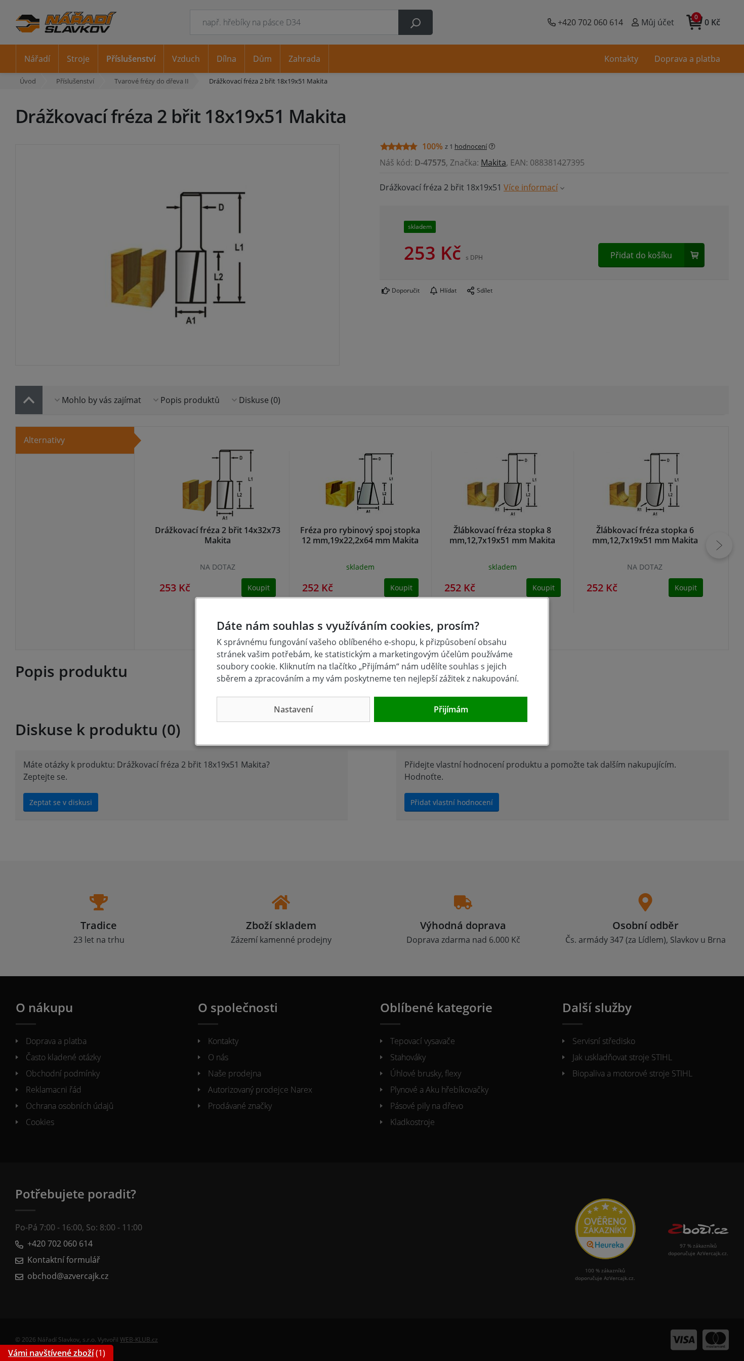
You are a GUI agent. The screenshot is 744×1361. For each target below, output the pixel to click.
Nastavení (293, 709)
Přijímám (451, 709)
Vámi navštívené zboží (51, 1352)
